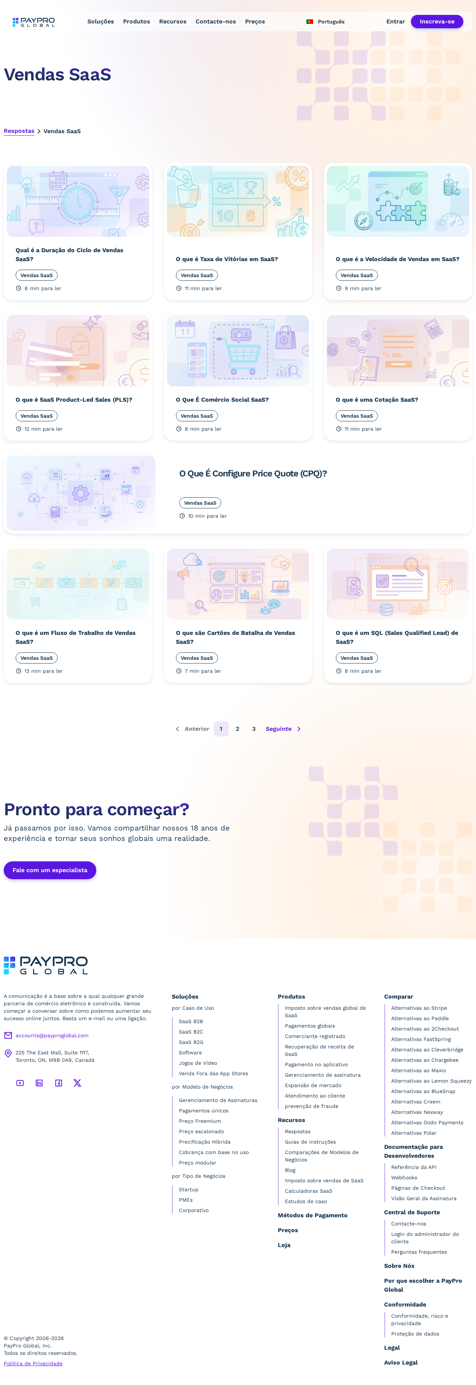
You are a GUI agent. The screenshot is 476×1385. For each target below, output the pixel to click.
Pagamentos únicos (203, 1111)
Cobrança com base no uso (214, 1152)
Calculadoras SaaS (308, 1191)
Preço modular (197, 1163)
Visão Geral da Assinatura (424, 1198)
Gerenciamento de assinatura (323, 1075)
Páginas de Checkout (418, 1188)
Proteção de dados (415, 1334)
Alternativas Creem (415, 1102)
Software (190, 1052)
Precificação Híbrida (205, 1142)
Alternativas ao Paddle (420, 1018)
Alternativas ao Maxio (418, 1070)
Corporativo (194, 1210)
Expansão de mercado (313, 1085)
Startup (189, 1189)
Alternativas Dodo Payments (427, 1122)
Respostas (19, 130)
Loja (284, 1245)
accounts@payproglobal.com (52, 1035)
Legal (392, 1347)
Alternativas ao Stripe (419, 1008)
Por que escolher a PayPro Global (423, 1285)
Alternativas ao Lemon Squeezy (431, 1081)
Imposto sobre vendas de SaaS (324, 1180)
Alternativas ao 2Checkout (425, 1029)
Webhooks (404, 1177)
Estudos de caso (306, 1201)
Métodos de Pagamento (313, 1215)
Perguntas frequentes (419, 1252)
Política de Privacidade (33, 1363)
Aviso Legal (401, 1362)
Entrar (395, 21)
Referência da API (414, 1167)
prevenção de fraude (311, 1106)
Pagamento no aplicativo (316, 1064)
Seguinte (279, 728)
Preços (255, 21)
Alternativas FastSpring (421, 1039)
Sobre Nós (399, 1265)
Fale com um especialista (50, 870)
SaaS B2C (191, 1032)
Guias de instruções (310, 1142)
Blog (290, 1170)
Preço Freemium (200, 1121)
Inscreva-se (437, 21)
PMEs (186, 1200)
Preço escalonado (201, 1131)
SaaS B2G (191, 1042)
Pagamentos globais (310, 1026)
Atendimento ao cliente (315, 1096)
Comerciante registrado (315, 1036)
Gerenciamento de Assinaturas (218, 1100)
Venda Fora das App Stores (213, 1073)
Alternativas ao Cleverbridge (427, 1050)
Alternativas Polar (414, 1133)
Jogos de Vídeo (198, 1063)
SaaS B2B (191, 1021)
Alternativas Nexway (417, 1112)
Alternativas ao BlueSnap (423, 1091)
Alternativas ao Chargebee (425, 1060)
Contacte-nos (216, 21)
